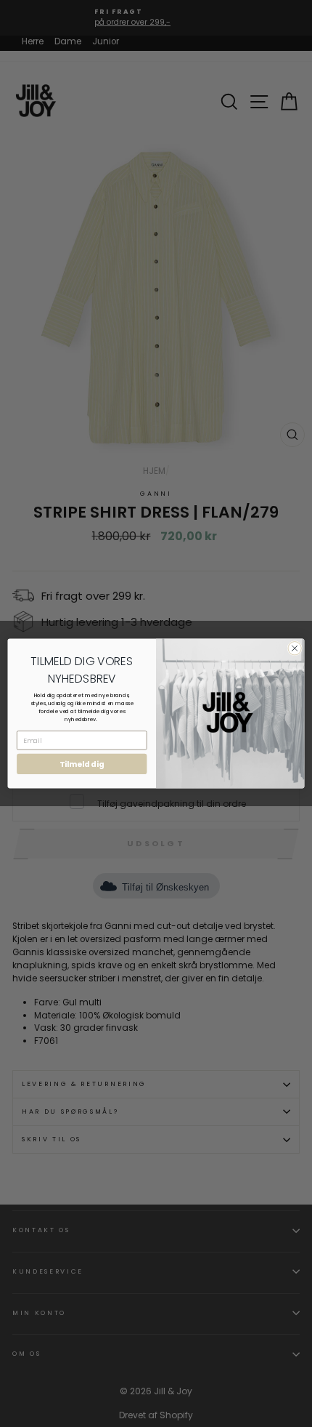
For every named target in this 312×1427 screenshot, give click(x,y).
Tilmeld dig (81, 764)
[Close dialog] (294, 648)
